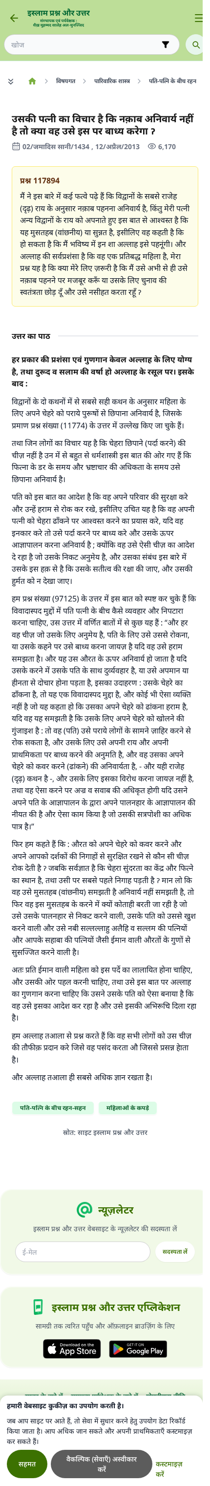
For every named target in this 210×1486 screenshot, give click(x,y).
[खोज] (196, 44)
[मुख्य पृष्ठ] (31, 81)
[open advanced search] (165, 44)
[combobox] (85, 45)
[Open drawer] (199, 18)
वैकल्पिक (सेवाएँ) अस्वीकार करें (101, 1464)
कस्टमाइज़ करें (169, 1469)
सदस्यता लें (175, 1251)
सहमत (27, 1463)
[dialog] (101, 1441)
